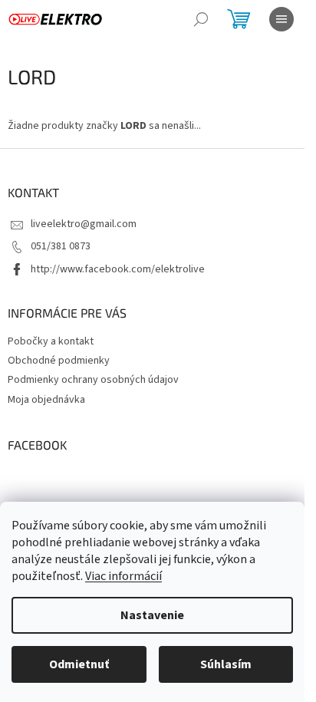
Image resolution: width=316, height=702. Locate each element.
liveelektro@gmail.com (84, 224)
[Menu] (281, 19)
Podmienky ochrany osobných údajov (93, 379)
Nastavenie (152, 615)
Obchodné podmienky (59, 360)
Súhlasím (226, 664)
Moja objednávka (46, 399)
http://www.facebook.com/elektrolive (118, 269)
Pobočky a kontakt (51, 341)
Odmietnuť (79, 664)
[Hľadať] (201, 19)
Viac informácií (123, 576)
